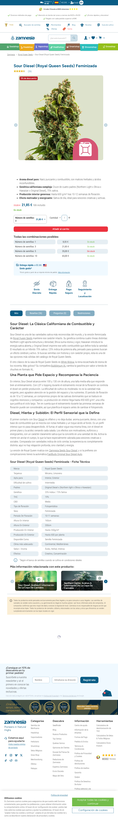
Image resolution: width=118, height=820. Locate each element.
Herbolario (35, 741)
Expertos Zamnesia (60, 767)
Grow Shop (35, 755)
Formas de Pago (81, 737)
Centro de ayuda (81, 725)
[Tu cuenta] (87, 38)
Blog (54, 730)
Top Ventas (57, 739)
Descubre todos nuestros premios (87, 707)
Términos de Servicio (70, 696)
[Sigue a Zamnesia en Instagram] (10, 755)
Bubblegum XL (58, 365)
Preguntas (60, 313)
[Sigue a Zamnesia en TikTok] (5, 760)
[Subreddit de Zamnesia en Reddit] (10, 760)
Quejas (77, 777)
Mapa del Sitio (58, 776)
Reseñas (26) (36, 313)
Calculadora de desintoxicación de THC (103, 728)
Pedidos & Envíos (81, 741)
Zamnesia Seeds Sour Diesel (63, 450)
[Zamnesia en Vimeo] (16, 755)
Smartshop (35, 746)
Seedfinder (57, 725)
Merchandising (36, 759)
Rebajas (34, 768)
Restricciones (84, 313)
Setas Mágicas (36, 750)
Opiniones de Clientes (61, 747)
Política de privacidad (59, 795)
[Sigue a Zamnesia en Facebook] (5, 755)
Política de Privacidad (51, 696)
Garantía (78, 772)
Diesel (41, 419)
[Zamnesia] (27, 38)
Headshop (35, 733)
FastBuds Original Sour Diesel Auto (64, 454)
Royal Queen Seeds (22, 338)
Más (16, 313)
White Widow (67, 361)
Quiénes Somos (59, 743)
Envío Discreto (58, 771)
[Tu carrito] (102, 38)
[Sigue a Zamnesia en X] (21, 755)
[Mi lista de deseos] (94, 38)
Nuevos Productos (60, 734)
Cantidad (54, 217)
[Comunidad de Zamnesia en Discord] (16, 760)
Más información (64, 272)
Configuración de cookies (92, 810)
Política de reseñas (82, 768)
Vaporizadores (36, 737)
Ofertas (33, 764)
